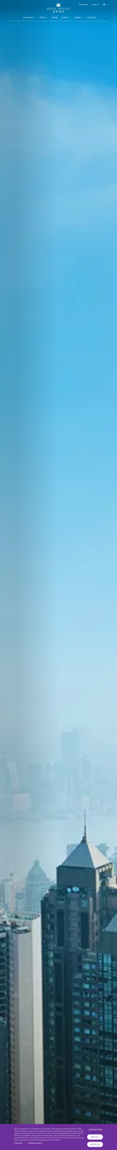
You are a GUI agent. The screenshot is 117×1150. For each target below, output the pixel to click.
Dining (55, 17)
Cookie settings (95, 1129)
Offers (42, 17)
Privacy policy (18, 1143)
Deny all (95, 1137)
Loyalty (77, 17)
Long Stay (91, 17)
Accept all (95, 1144)
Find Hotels (83, 5)
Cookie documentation (35, 1143)
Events (65, 17)
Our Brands (28, 17)
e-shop (94, 5)
